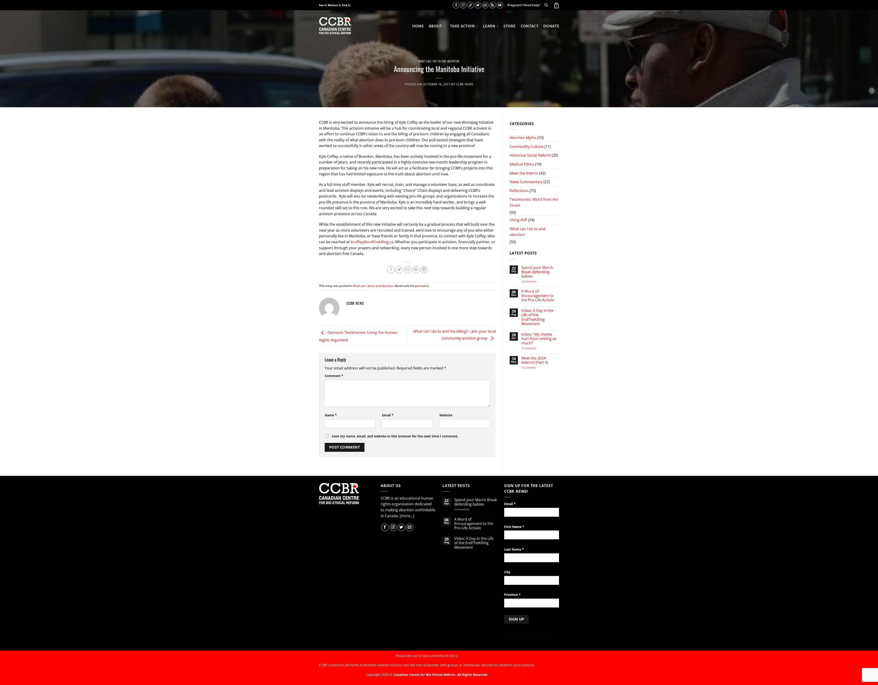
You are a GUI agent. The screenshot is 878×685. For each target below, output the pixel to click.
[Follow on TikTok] (470, 5)
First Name (514, 526)
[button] (556, 5)
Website (445, 415)
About (435, 26)
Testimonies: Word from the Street (534, 202)
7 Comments (533, 367)
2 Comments (534, 281)
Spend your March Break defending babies (537, 272)
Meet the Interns (524, 173)
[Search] (546, 5)
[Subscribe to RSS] (492, 5)
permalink (422, 286)
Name (331, 415)
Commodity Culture (526, 146)
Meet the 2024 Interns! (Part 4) (534, 360)
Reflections (519, 190)
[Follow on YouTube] (499, 5)
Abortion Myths (523, 137)
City (507, 572)
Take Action (462, 26)
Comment (334, 376)
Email (387, 415)
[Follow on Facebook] (456, 5)
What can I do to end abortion (439, 61)
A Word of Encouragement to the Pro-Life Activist (537, 295)
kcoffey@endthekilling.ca (372, 241)
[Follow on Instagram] (463, 5)
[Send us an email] (485, 5)
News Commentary (526, 181)
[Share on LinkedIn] (424, 269)
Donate (551, 26)
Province (512, 594)
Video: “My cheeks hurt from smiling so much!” (539, 338)
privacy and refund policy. (439, 655)
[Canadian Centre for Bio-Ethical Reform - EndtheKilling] (335, 26)
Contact (529, 26)
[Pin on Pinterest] (416, 269)
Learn (489, 26)
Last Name (514, 549)
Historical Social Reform (530, 155)
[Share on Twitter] (399, 269)
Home (418, 26)
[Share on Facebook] (391, 269)
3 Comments (532, 348)
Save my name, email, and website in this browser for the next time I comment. (395, 436)
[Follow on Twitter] (478, 5)
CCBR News (464, 84)
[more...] (407, 515)
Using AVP (518, 219)
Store (509, 26)
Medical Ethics (522, 164)
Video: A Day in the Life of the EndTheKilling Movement (537, 317)
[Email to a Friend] (407, 269)
